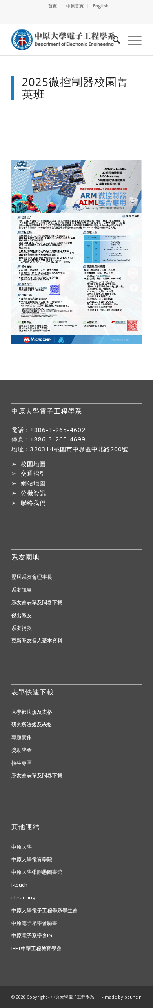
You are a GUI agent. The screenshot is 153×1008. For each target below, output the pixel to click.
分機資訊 (33, 493)
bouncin (133, 997)
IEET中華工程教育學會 (36, 948)
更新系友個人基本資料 (36, 640)
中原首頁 (75, 6)
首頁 (52, 6)
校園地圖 (33, 464)
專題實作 (21, 737)
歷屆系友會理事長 (31, 576)
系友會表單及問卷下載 (36, 602)
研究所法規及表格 (31, 724)
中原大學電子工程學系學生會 (44, 910)
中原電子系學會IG (31, 935)
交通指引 (33, 473)
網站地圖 (33, 483)
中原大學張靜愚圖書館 (36, 871)
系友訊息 (21, 589)
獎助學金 (21, 749)
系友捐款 (21, 627)
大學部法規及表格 (31, 711)
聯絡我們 (33, 503)
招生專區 (21, 762)
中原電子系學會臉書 (34, 922)
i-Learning (23, 897)
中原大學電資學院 (31, 859)
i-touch (19, 884)
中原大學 (21, 846)
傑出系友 (21, 615)
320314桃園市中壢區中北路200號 (79, 449)
